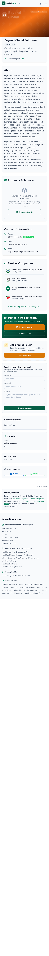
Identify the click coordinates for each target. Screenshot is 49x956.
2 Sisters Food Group (10, 537)
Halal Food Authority (9, 564)
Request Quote (26, 212)
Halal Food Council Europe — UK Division (17, 555)
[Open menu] (46, 3)
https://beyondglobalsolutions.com (23, 251)
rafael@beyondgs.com (17, 244)
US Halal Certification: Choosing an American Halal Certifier (24, 587)
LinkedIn (15, 474)
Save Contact (26, 333)
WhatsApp (29, 237)
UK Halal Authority (9, 561)
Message (7, 391)
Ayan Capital (6, 531)
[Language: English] (40, 3)
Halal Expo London (9, 543)
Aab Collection (7, 540)
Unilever (5, 534)
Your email (7, 383)
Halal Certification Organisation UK (15, 552)
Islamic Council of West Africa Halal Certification (20, 558)
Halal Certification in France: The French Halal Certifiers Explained (23, 584)
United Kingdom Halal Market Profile (16, 575)
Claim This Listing (24, 355)
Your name (7, 375)
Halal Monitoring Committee (12, 567)
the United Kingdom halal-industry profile (28, 498)
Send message (26, 408)
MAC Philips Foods (9, 528)
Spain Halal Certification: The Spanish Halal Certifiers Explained (22, 593)
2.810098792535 (15, 237)
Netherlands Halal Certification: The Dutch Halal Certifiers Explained (24, 590)
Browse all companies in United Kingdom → (24, 306)
